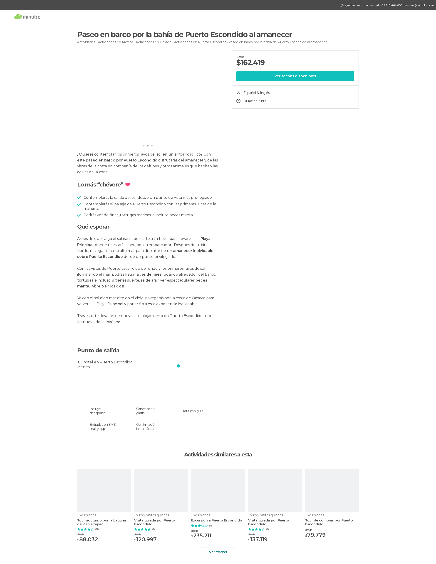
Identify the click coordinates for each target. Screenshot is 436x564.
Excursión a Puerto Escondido (216, 520)
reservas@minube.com (419, 5)
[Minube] (27, 16)
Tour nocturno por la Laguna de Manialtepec (101, 522)
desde (80, 534)
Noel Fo (93, 135)
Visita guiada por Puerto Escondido (154, 522)
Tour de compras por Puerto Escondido (329, 522)
